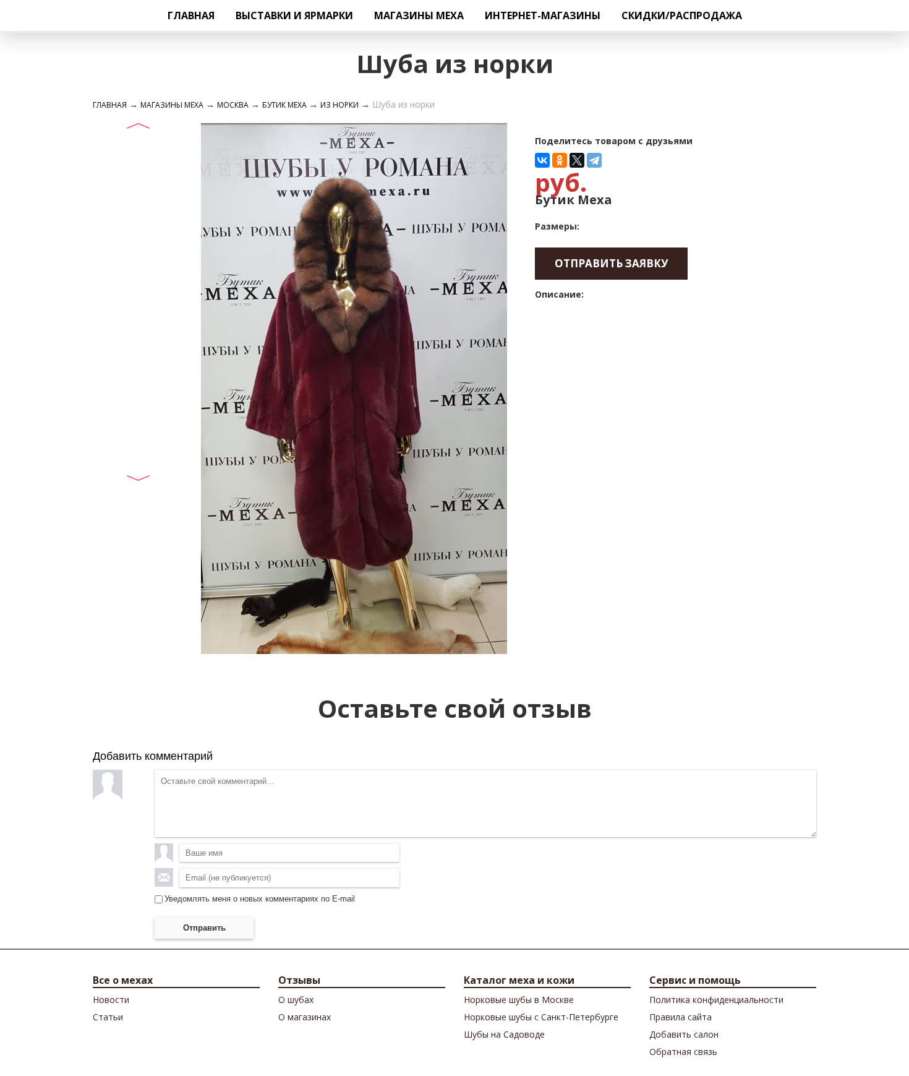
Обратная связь (683, 1051)
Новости (111, 999)
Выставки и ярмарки (294, 15)
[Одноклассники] (559, 160)
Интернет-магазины (542, 15)
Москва (233, 105)
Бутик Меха (284, 105)
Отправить (204, 927)
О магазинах (304, 1017)
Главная (191, 15)
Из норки (339, 105)
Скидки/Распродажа (681, 15)
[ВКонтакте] (542, 160)
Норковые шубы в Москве (519, 999)
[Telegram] (594, 160)
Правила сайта (680, 1017)
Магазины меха (419, 15)
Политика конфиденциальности (716, 999)
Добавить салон (684, 1034)
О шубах (296, 999)
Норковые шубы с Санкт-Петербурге (541, 1017)
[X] (577, 160)
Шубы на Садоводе (504, 1034)
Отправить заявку (611, 263)
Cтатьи (108, 1017)
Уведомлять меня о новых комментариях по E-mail (259, 898)
